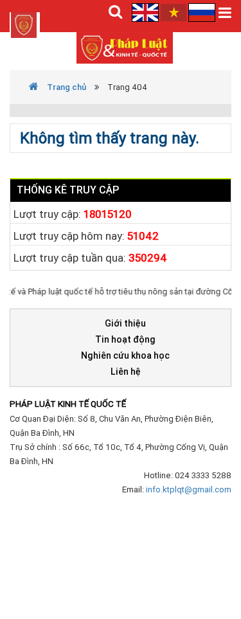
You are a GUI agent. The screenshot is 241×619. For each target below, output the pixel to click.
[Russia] (201, 11)
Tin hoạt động (125, 339)
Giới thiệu (125, 323)
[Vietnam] (173, 11)
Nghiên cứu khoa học (125, 355)
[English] (146, 11)
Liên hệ (126, 371)
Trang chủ (65, 87)
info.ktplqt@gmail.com (188, 489)
